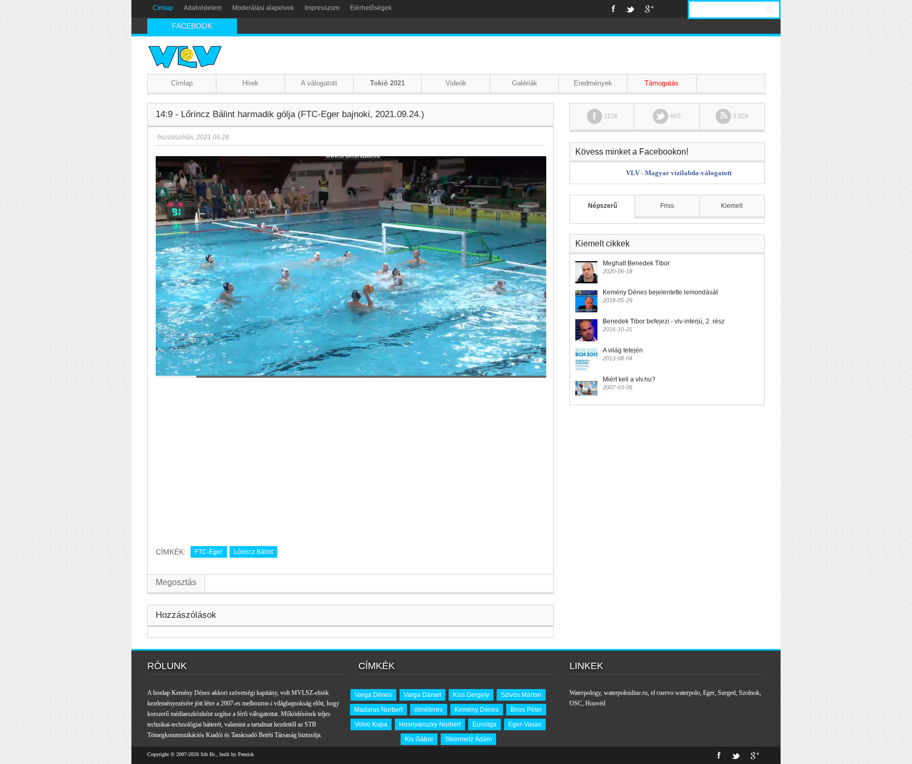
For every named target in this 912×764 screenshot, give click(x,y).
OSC (575, 703)
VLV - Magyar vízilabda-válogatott (679, 173)
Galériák (524, 83)
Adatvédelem (203, 8)
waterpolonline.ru (626, 692)
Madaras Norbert (378, 709)
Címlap (163, 8)
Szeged (727, 692)
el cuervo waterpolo (675, 692)
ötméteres (428, 709)
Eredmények (593, 83)
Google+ (649, 9)
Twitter (630, 9)
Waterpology (585, 692)
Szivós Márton (521, 695)
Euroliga (484, 724)
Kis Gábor (419, 739)
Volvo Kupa (371, 724)
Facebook (613, 9)
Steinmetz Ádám (468, 739)
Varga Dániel (422, 695)
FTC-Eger (209, 552)
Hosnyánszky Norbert (430, 724)
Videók (456, 83)
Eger (709, 692)
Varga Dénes (373, 695)
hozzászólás (174, 137)
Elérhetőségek (371, 8)
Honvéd (595, 703)
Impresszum (322, 8)
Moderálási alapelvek (263, 8)
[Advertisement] (350, 458)
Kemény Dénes (476, 709)
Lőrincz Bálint (253, 552)
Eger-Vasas (525, 724)
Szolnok (749, 692)
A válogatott (319, 83)
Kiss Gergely (471, 695)
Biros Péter (526, 709)
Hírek (250, 83)
